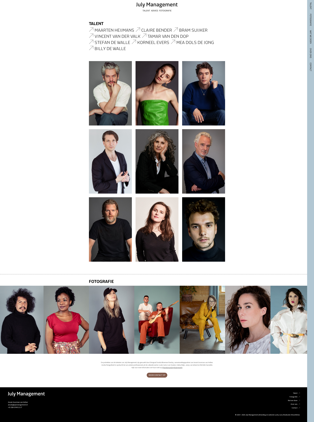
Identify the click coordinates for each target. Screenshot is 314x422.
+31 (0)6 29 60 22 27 (15, 407)
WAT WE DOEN (310, 37)
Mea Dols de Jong (195, 42)
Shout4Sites (295, 415)
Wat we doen (292, 400)
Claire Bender (157, 30)
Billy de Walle (111, 48)
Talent (295, 393)
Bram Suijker (194, 30)
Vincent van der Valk (118, 36)
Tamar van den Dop (169, 36)
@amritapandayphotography (172, 367)
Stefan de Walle (113, 42)
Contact (294, 408)
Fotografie (293, 397)
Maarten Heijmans (115, 30)
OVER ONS (310, 53)
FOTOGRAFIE (310, 20)
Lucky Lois (278, 415)
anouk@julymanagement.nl (18, 405)
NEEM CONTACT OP (157, 375)
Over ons (294, 404)
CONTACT (310, 67)
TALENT (310, 5)
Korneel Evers (153, 42)
